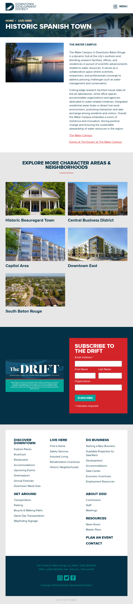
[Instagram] (60, 578)
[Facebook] (73, 578)
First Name (81, 369)
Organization (82, 381)
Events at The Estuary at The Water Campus (95, 142)
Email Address (84, 357)
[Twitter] (66, 578)
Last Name (104, 369)
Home (10, 21)
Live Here (25, 21)
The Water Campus (80, 135)
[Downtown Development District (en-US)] (21, 6)
